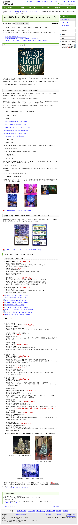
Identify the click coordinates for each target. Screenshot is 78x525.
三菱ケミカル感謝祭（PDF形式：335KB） (16, 302)
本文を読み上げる (71, 4)
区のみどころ (27, 11)
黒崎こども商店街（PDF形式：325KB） (16, 300)
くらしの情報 (20, 7)
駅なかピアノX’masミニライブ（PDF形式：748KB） (19, 309)
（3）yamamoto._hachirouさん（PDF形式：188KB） (17, 127)
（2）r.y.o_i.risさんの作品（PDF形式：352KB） (16, 124)
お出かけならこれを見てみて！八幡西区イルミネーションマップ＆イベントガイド (27, 40)
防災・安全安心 (8, 7)
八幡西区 (19, 11)
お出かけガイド (36, 11)
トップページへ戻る (9, 506)
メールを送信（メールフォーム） (12, 502)
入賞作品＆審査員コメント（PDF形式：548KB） (18, 210)
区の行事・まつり (67, 25)
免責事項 (59, 514)
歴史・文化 (65, 22)
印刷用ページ (70, 11)
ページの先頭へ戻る (53, 506)
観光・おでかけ (33, 7)
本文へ (30, 1)
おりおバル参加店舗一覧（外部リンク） (16, 297)
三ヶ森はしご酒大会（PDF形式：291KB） (16, 307)
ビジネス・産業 (45, 7)
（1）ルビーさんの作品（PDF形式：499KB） (15, 121)
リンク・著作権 (66, 514)
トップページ (12, 11)
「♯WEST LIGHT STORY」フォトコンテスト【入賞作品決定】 (22, 38)
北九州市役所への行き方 (19, 514)
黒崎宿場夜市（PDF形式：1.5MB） (14, 305)
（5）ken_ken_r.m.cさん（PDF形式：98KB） (15, 133)
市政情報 (57, 7)
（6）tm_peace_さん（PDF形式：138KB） (14, 136)
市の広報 (69, 7)
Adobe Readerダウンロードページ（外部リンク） (15, 487)
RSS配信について (71, 516)
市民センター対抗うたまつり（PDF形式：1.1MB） (19, 312)
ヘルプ (61, 4)
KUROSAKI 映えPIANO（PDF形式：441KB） (17, 314)
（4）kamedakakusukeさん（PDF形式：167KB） (16, 130)
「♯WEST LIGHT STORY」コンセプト (15, 37)
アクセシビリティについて (48, 514)
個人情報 (73, 514)
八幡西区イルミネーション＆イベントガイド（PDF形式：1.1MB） (23, 249)
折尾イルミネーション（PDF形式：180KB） (17, 295)
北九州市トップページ (42, 1)
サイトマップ (54, 1)
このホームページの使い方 (67, 1)
